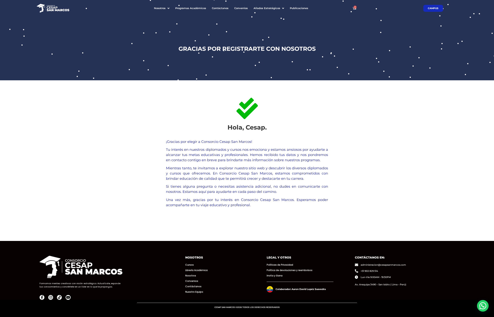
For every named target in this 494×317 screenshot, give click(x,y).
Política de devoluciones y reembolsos (289, 270)
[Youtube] (68, 297)
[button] (483, 306)
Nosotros (190, 275)
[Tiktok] (59, 297)
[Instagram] (50, 297)
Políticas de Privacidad (280, 264)
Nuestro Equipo (194, 291)
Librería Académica (196, 270)
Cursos (189, 264)
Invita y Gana (275, 275)
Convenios (191, 281)
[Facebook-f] (42, 297)
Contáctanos (193, 286)
